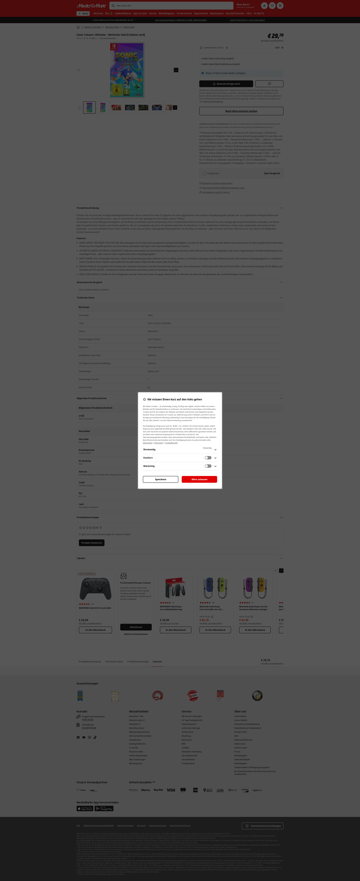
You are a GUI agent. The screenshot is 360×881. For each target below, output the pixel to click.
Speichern (160, 479)
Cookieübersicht (171, 443)
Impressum (158, 443)
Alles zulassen (199, 479)
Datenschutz (147, 443)
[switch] (208, 457)
